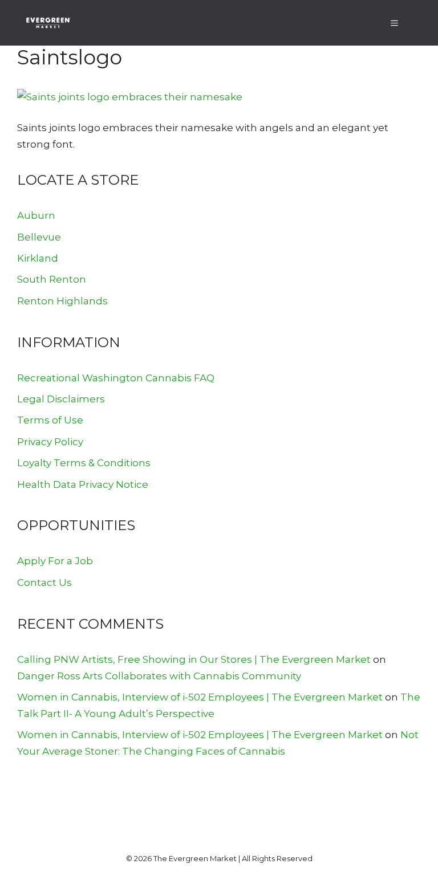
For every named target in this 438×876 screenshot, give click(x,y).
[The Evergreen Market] (48, 23)
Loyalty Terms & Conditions (84, 462)
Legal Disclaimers (61, 399)
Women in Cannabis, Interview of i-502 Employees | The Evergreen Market (200, 697)
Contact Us (44, 582)
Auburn (36, 215)
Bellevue (39, 237)
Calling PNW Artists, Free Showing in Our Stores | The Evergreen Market (194, 659)
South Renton (51, 279)
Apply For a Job (55, 561)
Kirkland (37, 258)
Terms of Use (50, 420)
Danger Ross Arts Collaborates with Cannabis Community (159, 676)
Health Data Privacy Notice (82, 484)
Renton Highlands (62, 301)
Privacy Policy (50, 441)
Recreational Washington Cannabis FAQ (115, 378)
